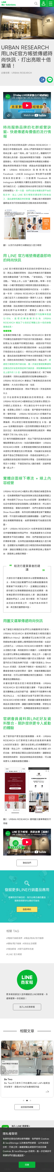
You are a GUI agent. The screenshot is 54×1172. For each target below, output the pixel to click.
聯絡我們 (27, 863)
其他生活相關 (30, 943)
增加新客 (12, 949)
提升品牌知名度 (26, 949)
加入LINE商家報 (27, 1007)
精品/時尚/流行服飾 (34, 938)
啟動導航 (27, 909)
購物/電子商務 (14, 943)
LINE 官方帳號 (15, 954)
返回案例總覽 (27, 1107)
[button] (23, 1100)
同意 (27, 1164)
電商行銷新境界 (15, 938)
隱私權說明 (18, 1155)
